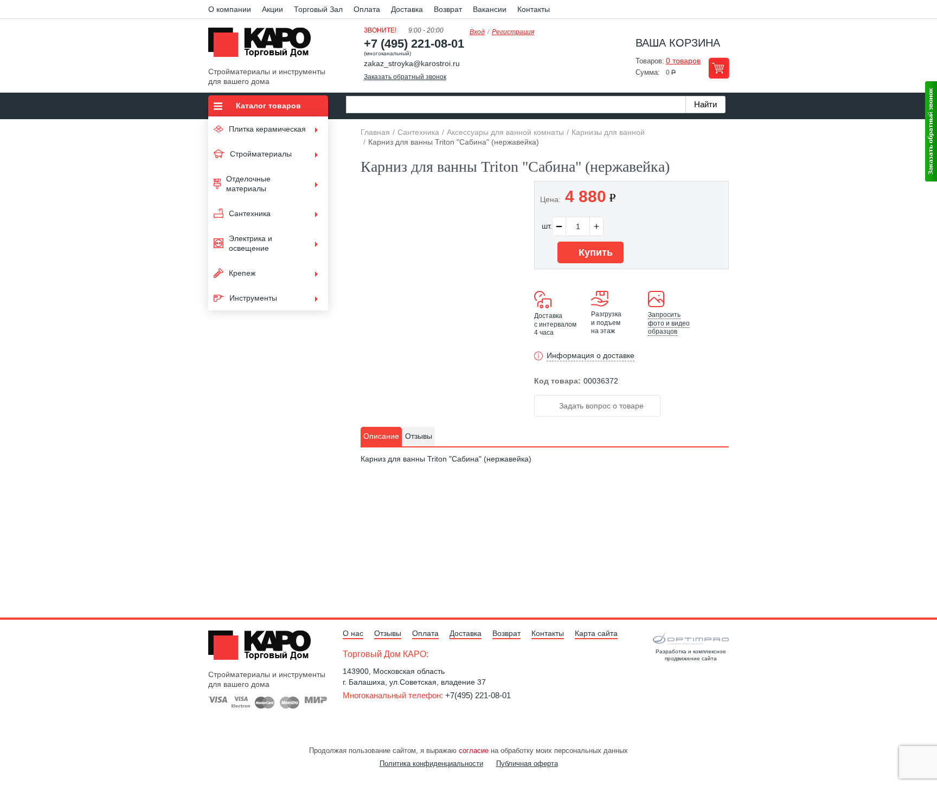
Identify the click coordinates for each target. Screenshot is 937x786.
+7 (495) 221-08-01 (414, 43)
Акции (272, 9)
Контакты (533, 9)
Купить (594, 252)
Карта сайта (596, 633)
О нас (353, 633)
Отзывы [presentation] (418, 436)
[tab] (381, 436)
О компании (229, 9)
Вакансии (489, 9)
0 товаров (683, 60)
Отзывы (387, 633)
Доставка (407, 9)
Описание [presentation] (381, 436)
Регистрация (513, 32)
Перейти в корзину (718, 68)
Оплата (367, 9)
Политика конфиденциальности (431, 763)
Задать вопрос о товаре (600, 405)
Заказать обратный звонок (405, 77)
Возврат (448, 9)
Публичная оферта (527, 763)
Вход (477, 32)
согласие (474, 750)
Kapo (263, 45)
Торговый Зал (318, 9)
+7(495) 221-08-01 (478, 695)
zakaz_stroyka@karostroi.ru (412, 63)
